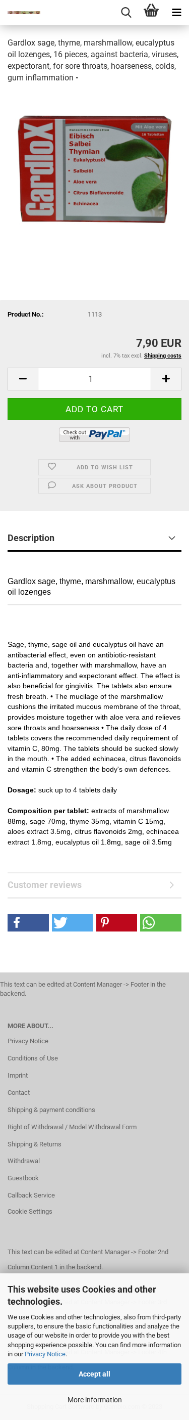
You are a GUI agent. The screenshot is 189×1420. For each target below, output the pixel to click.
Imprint (18, 1075)
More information (95, 1400)
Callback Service (31, 1195)
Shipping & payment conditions (51, 1110)
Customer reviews (45, 884)
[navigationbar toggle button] (176, 12)
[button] (28, 922)
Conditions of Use (33, 1058)
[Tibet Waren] (20, 12)
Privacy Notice (45, 1354)
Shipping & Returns (34, 1144)
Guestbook (23, 1178)
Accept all (94, 1374)
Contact (19, 1092)
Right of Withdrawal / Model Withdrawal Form (72, 1127)
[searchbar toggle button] (126, 12)
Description (31, 537)
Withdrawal (24, 1161)
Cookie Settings (30, 1211)
